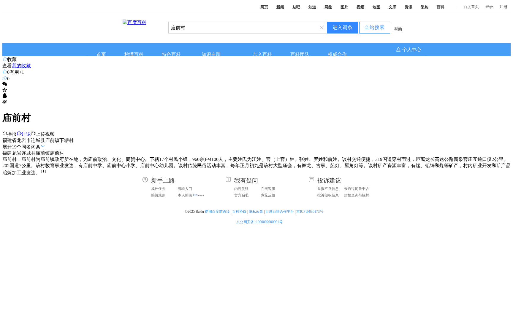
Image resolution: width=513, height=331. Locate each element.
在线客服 (268, 189)
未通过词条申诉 (356, 189)
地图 (376, 7)
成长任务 (158, 189)
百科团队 (299, 54)
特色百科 (171, 54)
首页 (101, 54)
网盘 (328, 7)
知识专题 (211, 54)
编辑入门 (185, 189)
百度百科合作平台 (279, 212)
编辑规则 (158, 195)
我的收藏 (21, 65)
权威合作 (337, 54)
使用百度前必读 (217, 212)
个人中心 (411, 49)
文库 (392, 7)
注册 (503, 6)
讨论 (26, 134)
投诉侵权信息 (328, 195)
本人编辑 (185, 195)
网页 (264, 7)
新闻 (280, 7)
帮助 (398, 29)
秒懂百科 (133, 54)
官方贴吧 (241, 195)
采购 (424, 7)
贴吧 (296, 7)
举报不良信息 (328, 189)
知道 (312, 7)
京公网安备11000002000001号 (259, 222)
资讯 (408, 7)
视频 (360, 7)
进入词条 (342, 27)
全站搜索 (375, 27)
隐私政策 (256, 212)
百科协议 (239, 212)
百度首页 (471, 6)
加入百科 (262, 54)
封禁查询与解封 (356, 195)
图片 (344, 7)
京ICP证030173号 (310, 212)
